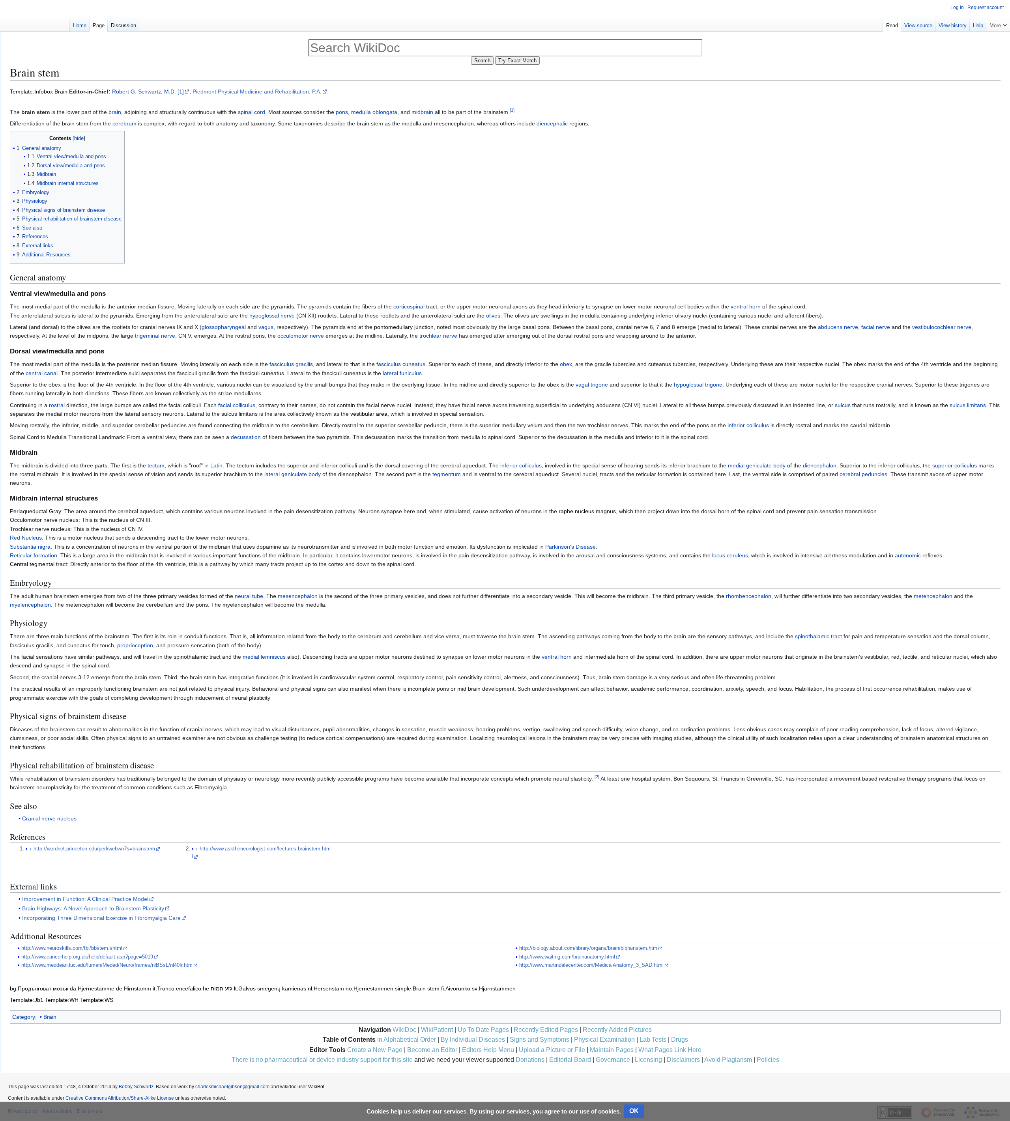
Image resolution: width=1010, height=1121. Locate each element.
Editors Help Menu (488, 1049)
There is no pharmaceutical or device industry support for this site (322, 1059)
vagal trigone (592, 384)
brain (114, 112)
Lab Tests (653, 1039)
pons (342, 112)
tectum (156, 465)
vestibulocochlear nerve (941, 327)
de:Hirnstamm (133, 988)
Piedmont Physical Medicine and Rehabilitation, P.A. (257, 91)
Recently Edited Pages (546, 1029)
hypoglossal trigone (698, 384)
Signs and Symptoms (539, 1039)
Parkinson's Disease (570, 547)
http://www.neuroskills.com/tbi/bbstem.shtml (71, 948)
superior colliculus (954, 465)
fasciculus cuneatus (400, 364)
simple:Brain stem (417, 988)
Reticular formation (33, 555)
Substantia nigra (30, 547)
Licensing (648, 1059)
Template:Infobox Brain (38, 91)
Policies (768, 1059)
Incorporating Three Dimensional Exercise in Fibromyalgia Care (101, 918)
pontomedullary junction (404, 327)
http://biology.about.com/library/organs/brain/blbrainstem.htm (588, 948)
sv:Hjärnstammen (494, 988)
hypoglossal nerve (272, 315)
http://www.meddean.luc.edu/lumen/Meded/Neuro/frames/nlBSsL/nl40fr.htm (107, 965)
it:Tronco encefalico (177, 988)
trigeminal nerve (155, 336)
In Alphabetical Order (406, 1039)
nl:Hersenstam (326, 988)
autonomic (908, 555)
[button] (998, 24)
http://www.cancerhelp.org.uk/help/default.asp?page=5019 (87, 957)
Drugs (679, 1039)
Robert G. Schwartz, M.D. (144, 91)
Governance (613, 1059)
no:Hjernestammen (369, 988)
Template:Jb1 (26, 1000)
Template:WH (62, 1000)
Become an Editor (432, 1049)
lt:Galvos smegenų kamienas (270, 988)
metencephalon (933, 596)
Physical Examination (604, 1039)
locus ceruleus (730, 555)
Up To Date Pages (483, 1029)
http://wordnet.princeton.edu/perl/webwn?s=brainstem (94, 849)
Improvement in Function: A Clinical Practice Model (85, 899)
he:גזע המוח (217, 988)
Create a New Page (374, 1049)
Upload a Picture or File (552, 1049)
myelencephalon (30, 605)
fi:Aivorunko (455, 988)
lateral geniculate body (292, 474)
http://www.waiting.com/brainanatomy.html (567, 957)
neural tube (249, 596)
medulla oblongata (374, 112)
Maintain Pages (612, 1049)
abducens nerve (838, 327)
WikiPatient (437, 1029)
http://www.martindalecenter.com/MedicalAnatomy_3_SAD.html (591, 965)
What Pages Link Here (669, 1049)
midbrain (422, 112)
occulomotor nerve (300, 336)
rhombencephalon (748, 596)
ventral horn (746, 306)
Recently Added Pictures (617, 1029)
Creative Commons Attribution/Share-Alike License (119, 1098)
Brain (49, 1017)
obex (566, 364)
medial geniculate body (757, 465)
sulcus (843, 405)
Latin (216, 465)
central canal (42, 373)
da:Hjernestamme (92, 988)
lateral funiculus (402, 373)
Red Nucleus (26, 537)
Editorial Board (570, 1059)
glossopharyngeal (224, 327)
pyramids (338, 437)
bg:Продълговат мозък (39, 988)
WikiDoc (404, 1029)
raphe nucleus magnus (587, 511)
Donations (530, 1059)
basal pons (536, 327)
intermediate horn (606, 657)
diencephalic (552, 123)
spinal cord (251, 112)
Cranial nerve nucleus (49, 818)
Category (23, 1017)
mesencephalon (298, 596)
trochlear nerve (438, 336)
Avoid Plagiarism (728, 1059)
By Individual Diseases (473, 1039)
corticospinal (409, 306)
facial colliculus (236, 405)
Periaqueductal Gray (35, 511)
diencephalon (819, 465)
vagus (265, 327)
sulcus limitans (968, 405)
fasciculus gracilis (291, 364)
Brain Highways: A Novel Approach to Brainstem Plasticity (93, 908)
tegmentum (446, 474)
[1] (181, 91)
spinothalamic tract (818, 636)
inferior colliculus (748, 425)
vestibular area (368, 414)
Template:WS (96, 1000)
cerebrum (124, 123)
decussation (246, 437)
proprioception (135, 645)
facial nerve (875, 327)
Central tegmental (32, 564)
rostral (57, 405)
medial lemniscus (264, 657)
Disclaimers (683, 1059)
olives (493, 315)
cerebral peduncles (863, 474)
